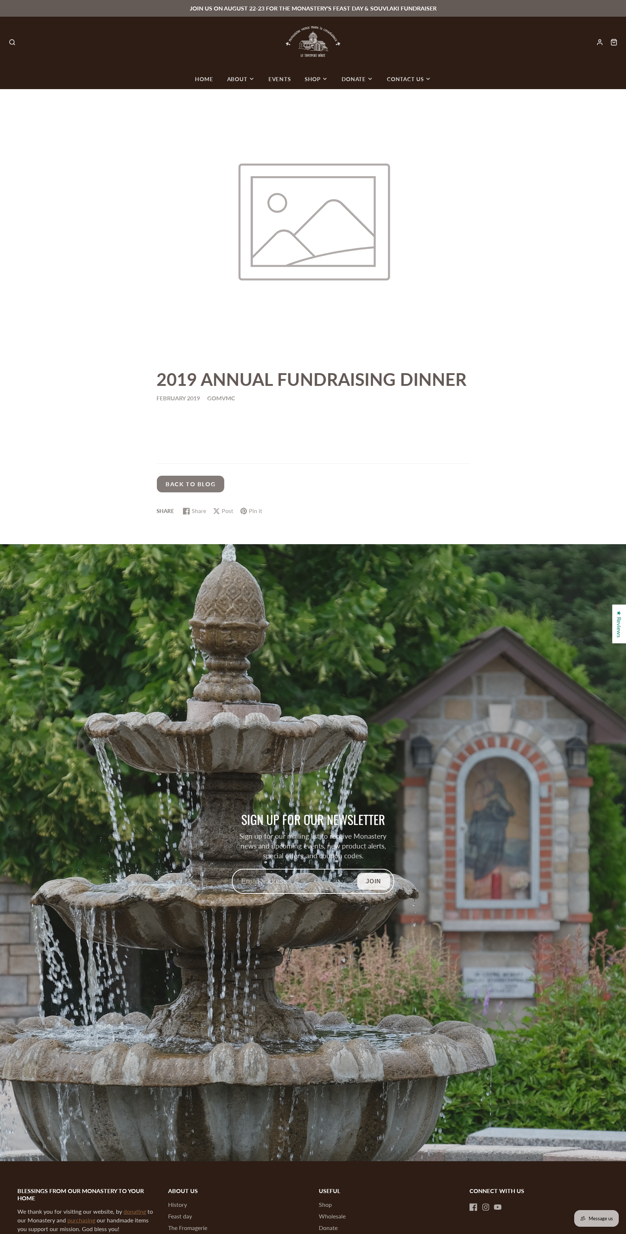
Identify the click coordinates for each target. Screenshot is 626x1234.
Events (279, 79)
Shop (313, 79)
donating (135, 1211)
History (177, 1204)
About (237, 79)
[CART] (613, 42)
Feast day (180, 1216)
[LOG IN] (599, 42)
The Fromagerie (187, 1227)
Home (204, 79)
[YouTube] (498, 1207)
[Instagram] (486, 1207)
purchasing (81, 1220)
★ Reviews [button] (619, 624)
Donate (354, 79)
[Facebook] (473, 1207)
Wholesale (332, 1216)
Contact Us (405, 79)
